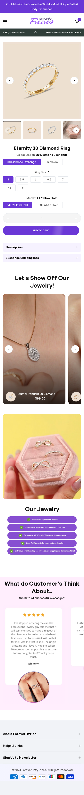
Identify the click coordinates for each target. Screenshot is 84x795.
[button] (74, 80)
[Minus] (8, 218)
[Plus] (75, 218)
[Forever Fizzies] (42, 20)
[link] (42, 456)
